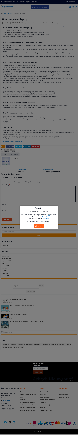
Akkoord (39, 226)
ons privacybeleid (45, 216)
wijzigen (46, 218)
